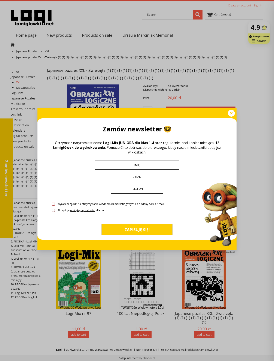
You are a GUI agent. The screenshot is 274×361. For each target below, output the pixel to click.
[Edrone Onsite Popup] (137, 180)
